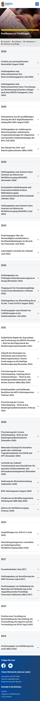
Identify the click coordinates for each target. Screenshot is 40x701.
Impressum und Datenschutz (10, 694)
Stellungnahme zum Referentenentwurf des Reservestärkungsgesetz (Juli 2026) (17, 74)
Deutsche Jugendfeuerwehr (10, 679)
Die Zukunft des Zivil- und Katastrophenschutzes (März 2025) (17, 149)
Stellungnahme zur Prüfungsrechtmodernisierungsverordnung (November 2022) (18, 278)
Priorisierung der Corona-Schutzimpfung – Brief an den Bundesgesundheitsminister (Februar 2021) (18, 406)
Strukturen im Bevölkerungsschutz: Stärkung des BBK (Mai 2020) (17, 499)
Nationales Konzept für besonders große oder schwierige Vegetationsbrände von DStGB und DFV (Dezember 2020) (16, 451)
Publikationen (30, 42)
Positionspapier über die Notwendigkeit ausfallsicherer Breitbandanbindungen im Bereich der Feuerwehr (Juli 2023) (16, 239)
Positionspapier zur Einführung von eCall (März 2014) (17, 647)
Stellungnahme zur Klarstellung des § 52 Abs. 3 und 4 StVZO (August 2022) (18, 302)
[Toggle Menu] (37, 4)
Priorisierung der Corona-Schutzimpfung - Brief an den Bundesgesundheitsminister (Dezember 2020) (14, 436)
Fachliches (17, 42)
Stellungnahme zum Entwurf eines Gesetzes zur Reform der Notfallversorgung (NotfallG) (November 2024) (17, 176)
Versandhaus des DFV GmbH (10, 676)
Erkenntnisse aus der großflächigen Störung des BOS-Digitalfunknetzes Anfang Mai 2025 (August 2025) (17, 119)
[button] (4, 697)
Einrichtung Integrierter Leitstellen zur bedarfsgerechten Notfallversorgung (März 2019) (17, 545)
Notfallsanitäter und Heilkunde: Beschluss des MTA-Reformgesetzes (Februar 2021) (17, 392)
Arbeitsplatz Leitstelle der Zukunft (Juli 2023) (17, 252)
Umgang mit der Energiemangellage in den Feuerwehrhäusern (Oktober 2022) (17, 291)
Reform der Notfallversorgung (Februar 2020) (15, 509)
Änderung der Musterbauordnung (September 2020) (16, 482)
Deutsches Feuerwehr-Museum (11, 682)
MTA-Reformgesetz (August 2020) (16, 491)
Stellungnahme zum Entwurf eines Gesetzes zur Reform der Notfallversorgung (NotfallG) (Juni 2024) (17, 209)
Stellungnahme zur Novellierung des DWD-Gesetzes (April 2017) (17, 577)
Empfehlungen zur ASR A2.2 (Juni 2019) (16, 533)
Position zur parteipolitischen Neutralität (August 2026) (14, 62)
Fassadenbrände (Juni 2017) (13, 569)
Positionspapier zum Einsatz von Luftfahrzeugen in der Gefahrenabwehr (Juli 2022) (16, 313)
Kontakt (4, 691)
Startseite (6, 42)
